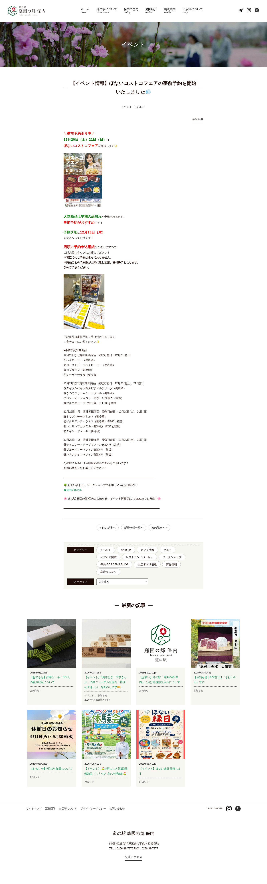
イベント (105, 549)
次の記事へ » (159, 527)
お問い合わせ (117, 808)
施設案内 (170, 11)
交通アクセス (133, 857)
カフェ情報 (147, 549)
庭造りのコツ (108, 571)
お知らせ (125, 549)
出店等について (193, 11)
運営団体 (50, 808)
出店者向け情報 (147, 564)
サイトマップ (34, 808)
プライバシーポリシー (93, 808)
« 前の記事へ (108, 527)
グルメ (167, 549)
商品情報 (171, 564)
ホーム (85, 11)
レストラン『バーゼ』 (139, 557)
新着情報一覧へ (133, 527)
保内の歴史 (131, 11)
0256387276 (74, 489)
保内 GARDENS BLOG (114, 564)
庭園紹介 (151, 11)
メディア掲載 (108, 557)
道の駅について (107, 11)
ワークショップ (171, 557)
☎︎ (65, 489)
